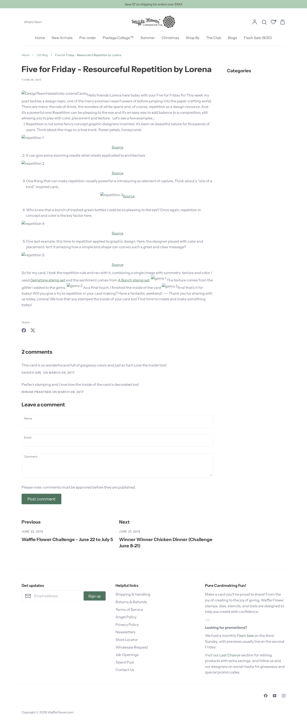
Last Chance (229, 655)
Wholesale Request (132, 647)
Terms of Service (129, 609)
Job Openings (127, 654)
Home (40, 37)
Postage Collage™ (118, 37)
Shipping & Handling (133, 594)
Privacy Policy (127, 624)
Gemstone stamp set (47, 280)
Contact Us (125, 669)
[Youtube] (274, 695)
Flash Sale (245, 635)
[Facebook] (265, 695)
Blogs (232, 37)
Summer (147, 37)
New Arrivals (62, 37)
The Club (213, 37)
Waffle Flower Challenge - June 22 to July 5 (67, 539)
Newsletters (126, 632)
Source (117, 147)
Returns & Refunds (131, 602)
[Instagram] (283, 695)
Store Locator (127, 639)
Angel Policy (126, 617)
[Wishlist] (273, 22)
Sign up (94, 596)
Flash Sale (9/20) (258, 37)
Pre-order (87, 37)
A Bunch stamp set (133, 280)
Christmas (170, 37)
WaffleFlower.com (61, 712)
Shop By (192, 37)
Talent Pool (125, 662)
